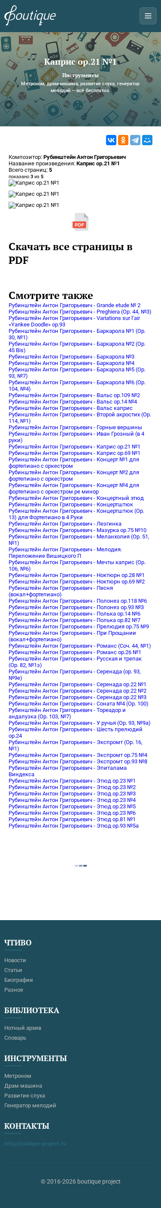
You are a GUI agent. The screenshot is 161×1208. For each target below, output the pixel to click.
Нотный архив (22, 1028)
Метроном (17, 1076)
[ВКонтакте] (111, 140)
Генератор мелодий (30, 1105)
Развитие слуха (24, 1095)
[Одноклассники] (123, 140)
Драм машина (23, 1085)
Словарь (15, 1038)
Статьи (13, 970)
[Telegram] (135, 140)
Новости (15, 960)
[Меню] (148, 15)
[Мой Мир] (147, 140)
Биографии (18, 980)
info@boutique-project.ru (35, 1143)
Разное (13, 990)
